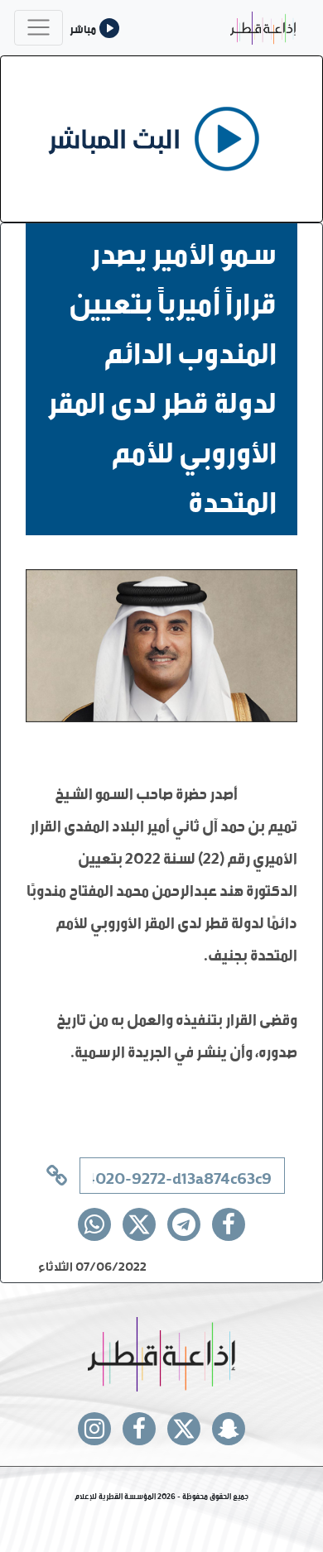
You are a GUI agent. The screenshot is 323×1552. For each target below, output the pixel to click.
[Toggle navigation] (38, 28)
